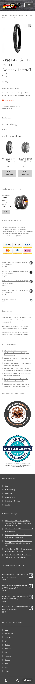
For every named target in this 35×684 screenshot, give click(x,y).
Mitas (6, 663)
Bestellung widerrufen (12, 501)
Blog (6, 486)
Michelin (7, 660)
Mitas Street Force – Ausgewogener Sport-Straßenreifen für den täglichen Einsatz (17, 385)
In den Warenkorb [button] (9, 173)
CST (6, 641)
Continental (9, 637)
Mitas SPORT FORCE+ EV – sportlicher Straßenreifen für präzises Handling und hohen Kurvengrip (16, 353)
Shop (10, 15)
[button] (29, 25)
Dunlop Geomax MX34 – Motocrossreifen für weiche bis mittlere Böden (17, 375)
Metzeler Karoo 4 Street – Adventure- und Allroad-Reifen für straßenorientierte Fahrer (17, 369)
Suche (17, 680)
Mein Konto (6, 680)
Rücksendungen (10, 497)
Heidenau (8, 648)
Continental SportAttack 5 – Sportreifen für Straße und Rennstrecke (17, 364)
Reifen (15, 15)
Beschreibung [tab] (6, 118)
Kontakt (7, 505)
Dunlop (7, 645)
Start (5, 15)
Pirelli (7, 667)
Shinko (7, 671)
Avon (6, 630)
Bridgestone (9, 634)
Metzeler (8, 656)
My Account (8, 493)
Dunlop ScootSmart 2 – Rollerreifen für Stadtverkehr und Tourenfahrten (16, 380)
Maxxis (7, 652)
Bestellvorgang (10, 490)
